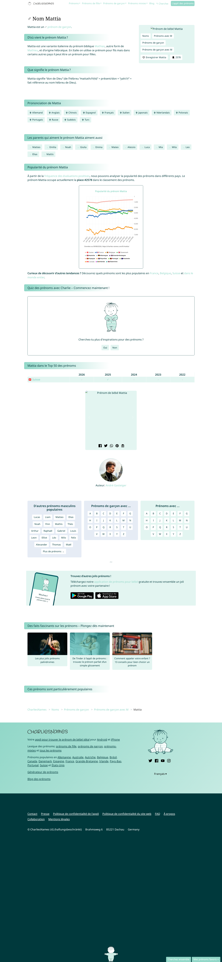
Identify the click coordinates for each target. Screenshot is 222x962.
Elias (34, 154)
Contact (32, 814)
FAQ (157, 814)
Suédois (71, 119)
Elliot (44, 537)
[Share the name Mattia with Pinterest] (116, 446)
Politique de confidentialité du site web (126, 814)
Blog (151, 3)
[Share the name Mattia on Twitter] (105, 446)
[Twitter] (150, 760)
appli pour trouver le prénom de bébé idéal (62, 739)
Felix (73, 537)
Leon (34, 537)
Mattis (50, 154)
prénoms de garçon (90, 746)
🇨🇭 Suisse (34, 379)
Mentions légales (59, 819)
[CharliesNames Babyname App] (41, 3)
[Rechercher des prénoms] (157, 4)
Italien (126, 112)
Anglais (55, 112)
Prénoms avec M (163, 35)
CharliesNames (37, 709)
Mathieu (32, 50)
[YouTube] (162, 760)
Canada (32, 761)
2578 (178, 57)
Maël (68, 544)
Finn (47, 524)
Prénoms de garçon (114, 3)
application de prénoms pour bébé (116, 581)
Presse (45, 814)
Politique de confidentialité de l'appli (76, 814)
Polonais (183, 112)
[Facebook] (156, 760)
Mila (174, 147)
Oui (105, 347)
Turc (86, 119)
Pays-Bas (115, 761)
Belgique (165, 273)
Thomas (56, 544)
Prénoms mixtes (137, 3)
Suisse (176, 273)
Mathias (100, 46)
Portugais (37, 119)
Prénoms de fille (91, 3)
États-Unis (58, 765)
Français (109, 112)
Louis (73, 530)
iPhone (115, 739)
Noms (145, 35)
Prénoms (74, 3)
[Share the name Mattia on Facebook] (99, 446)
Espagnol (90, 112)
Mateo (115, 147)
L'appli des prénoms (183, 3)
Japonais (143, 112)
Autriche (90, 757)
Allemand (37, 112)
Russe (54, 119)
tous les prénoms (51, 750)
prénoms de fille (66, 746)
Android (102, 739)
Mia (161, 147)
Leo (188, 147)
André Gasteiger (116, 485)
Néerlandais (163, 112)
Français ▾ (160, 774)
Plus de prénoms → (53, 551)
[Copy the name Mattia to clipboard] (122, 446)
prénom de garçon (59, 27)
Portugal (33, 765)
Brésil (113, 757)
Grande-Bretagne (87, 761)
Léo (54, 537)
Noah (68, 147)
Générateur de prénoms (42, 772)
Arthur (35, 530)
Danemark (45, 761)
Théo (70, 524)
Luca (147, 147)
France (154, 273)
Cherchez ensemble (178, 959)
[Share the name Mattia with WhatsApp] (111, 446)
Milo (63, 537)
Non (114, 347)
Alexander (41, 544)
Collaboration (36, 819)
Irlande (103, 761)
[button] (89, 417)
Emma (98, 147)
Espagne (58, 761)
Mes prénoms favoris (205, 959)
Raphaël (48, 530)
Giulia (83, 147)
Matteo (36, 147)
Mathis (59, 524)
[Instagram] (169, 760)
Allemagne (64, 757)
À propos (169, 814)
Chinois (72, 112)
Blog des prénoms (38, 779)
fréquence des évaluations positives (67, 176)
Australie (78, 757)
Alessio (131, 147)
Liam (47, 517)
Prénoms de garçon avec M (157, 49)
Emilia (52, 147)
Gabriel (61, 530)
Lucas (37, 517)
